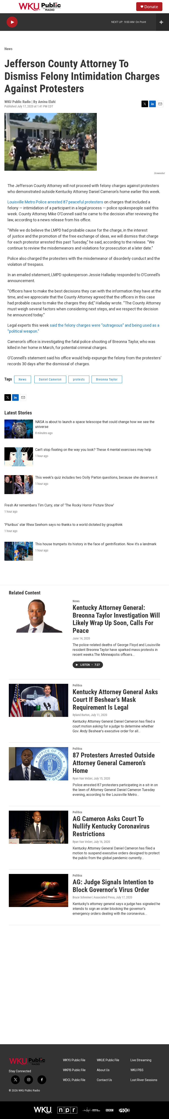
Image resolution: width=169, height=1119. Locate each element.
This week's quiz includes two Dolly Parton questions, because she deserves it (96, 477)
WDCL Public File (74, 1080)
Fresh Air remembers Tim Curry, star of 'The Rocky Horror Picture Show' (59, 505)
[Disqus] (84, 985)
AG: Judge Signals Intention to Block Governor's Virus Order (113, 886)
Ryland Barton (81, 715)
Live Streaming (140, 1060)
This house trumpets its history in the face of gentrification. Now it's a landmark (95, 544)
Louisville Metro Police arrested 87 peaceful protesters (55, 202)
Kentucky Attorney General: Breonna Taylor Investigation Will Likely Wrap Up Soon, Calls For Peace (116, 619)
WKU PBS (136, 1070)
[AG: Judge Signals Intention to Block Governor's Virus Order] (38, 890)
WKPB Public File (74, 1070)
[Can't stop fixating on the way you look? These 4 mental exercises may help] (18, 456)
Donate (151, 6)
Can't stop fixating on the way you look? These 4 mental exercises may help (93, 450)
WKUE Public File (108, 1060)
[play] (12, 22)
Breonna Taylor (107, 379)
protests (79, 379)
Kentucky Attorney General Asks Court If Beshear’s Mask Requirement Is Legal (115, 699)
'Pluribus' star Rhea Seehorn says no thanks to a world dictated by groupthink (63, 525)
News (8, 49)
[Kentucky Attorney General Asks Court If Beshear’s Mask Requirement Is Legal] (38, 700)
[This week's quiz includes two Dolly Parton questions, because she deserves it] (18, 484)
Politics (77, 685)
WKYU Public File (74, 1060)
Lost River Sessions (143, 1080)
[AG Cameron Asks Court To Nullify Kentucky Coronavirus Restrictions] (38, 827)
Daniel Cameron (50, 379)
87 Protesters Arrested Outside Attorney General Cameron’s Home (114, 762)
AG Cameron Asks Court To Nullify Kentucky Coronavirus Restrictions (111, 826)
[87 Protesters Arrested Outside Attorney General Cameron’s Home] (38, 763)
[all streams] (162, 22)
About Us (103, 1070)
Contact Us (104, 1080)
